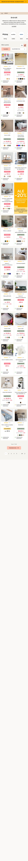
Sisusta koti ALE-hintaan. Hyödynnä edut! (12, 1)
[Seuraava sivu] (25, 453)
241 (22, 453)
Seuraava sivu (12, 448)
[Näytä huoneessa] (23, 45)
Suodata (6, 49)
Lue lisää (14, 26)
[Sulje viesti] (26, 1)
